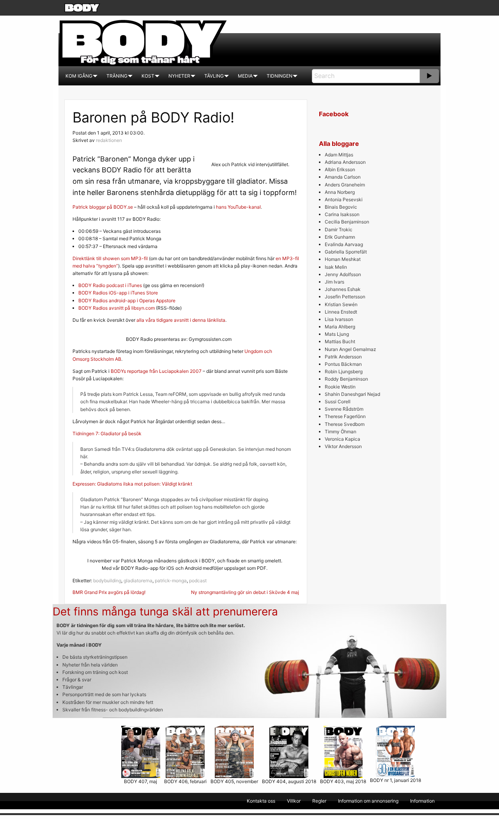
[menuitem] (78, 76)
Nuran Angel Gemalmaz (350, 349)
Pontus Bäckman (343, 364)
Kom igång (78, 76)
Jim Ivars (334, 282)
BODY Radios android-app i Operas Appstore (126, 300)
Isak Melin (336, 267)
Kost (148, 76)
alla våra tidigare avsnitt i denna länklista (180, 320)
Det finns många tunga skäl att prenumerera (165, 611)
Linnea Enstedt (341, 312)
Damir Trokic (338, 229)
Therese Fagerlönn (345, 416)
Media (245, 76)
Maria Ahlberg (340, 327)
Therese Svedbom (345, 424)
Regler (319, 801)
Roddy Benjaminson (346, 379)
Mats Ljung (337, 334)
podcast (198, 580)
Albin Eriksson (340, 169)
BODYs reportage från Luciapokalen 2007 (156, 371)
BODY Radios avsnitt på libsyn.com (116, 308)
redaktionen (109, 140)
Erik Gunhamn (340, 237)
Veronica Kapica (342, 439)
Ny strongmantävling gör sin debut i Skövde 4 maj (245, 592)
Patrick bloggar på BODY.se (103, 207)
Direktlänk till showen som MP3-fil (110, 258)
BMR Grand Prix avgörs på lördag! (109, 592)
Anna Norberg (340, 192)
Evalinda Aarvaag (344, 244)
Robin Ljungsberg (344, 371)
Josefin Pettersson (345, 297)
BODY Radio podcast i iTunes (110, 285)
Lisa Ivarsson (339, 319)
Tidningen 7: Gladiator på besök (107, 433)
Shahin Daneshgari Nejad (352, 394)
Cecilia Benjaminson (347, 222)
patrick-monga (171, 580)
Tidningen (279, 76)
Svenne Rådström (344, 409)
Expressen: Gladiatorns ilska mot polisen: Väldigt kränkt (132, 484)
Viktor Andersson (343, 446)
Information (422, 801)
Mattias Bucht (340, 341)
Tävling (214, 76)
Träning (116, 76)
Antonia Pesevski (344, 199)
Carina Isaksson (342, 214)
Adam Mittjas (339, 155)
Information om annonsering (368, 801)
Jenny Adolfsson (343, 274)
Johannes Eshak (343, 289)
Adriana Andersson (345, 162)
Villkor (294, 801)
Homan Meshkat (343, 259)
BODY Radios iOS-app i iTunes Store (118, 293)
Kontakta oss (261, 801)
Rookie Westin (340, 387)
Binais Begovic (341, 207)
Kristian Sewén (341, 304)
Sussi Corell (337, 401)
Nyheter (179, 76)
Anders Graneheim (345, 185)
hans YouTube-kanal (238, 207)
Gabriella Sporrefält (346, 252)
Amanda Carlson (343, 177)
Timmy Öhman (340, 431)
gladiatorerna (138, 580)
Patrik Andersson (343, 357)
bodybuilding (107, 580)
